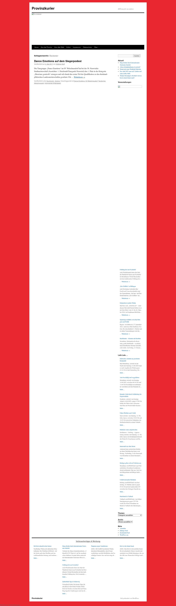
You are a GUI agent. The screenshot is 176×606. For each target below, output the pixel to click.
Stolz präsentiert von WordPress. (129, 598)
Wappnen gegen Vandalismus (99, 546)
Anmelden (123, 528)
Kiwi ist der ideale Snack (127, 546)
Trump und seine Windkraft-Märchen (130, 69)
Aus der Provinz (46, 47)
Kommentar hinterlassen (53, 83)
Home (36, 47)
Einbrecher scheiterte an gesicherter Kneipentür (130, 360)
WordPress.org (124, 535)
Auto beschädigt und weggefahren (129, 377)
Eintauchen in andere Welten (128, 303)
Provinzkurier (43, 8)
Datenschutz (87, 47)
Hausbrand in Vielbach (126, 496)
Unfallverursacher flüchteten (128, 480)
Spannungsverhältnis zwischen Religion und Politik (130, 321)
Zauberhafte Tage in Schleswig (71, 581)
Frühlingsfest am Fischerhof (128, 269)
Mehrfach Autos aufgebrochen (128, 430)
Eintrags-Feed (124, 530)
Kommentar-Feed (125, 533)
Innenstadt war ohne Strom (127, 446)
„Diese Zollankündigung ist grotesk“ (130, 67)
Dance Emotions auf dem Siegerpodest (58, 61)
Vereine (57, 81)
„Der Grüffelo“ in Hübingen (128, 286)
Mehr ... (122, 373)
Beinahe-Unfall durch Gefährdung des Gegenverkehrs (131, 395)
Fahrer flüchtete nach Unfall (128, 413)
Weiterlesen (79, 77)
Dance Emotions (79, 81)
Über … (96, 47)
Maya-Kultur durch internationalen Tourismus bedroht (74, 547)
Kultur (68, 47)
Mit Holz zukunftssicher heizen (42, 546)
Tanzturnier (101, 81)
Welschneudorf (39, 83)
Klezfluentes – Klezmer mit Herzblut (130, 338)
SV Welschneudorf (91, 81)
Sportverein (50, 81)
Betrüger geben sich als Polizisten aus (130, 463)
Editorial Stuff (60, 64)
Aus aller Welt (59, 47)
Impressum (77, 47)
